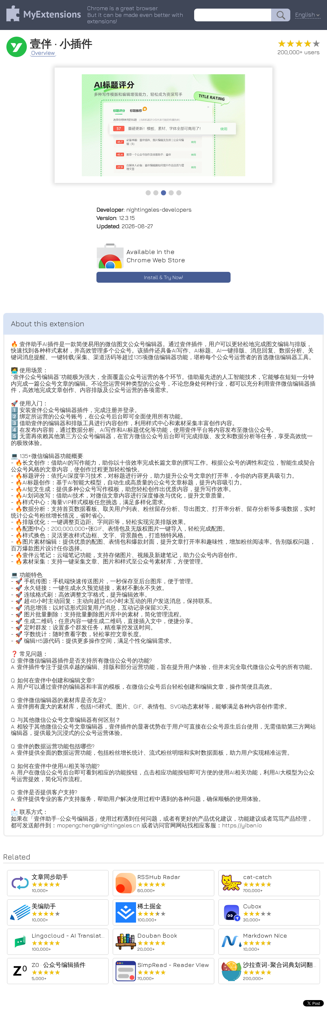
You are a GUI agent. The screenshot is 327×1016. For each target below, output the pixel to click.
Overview (43, 53)
